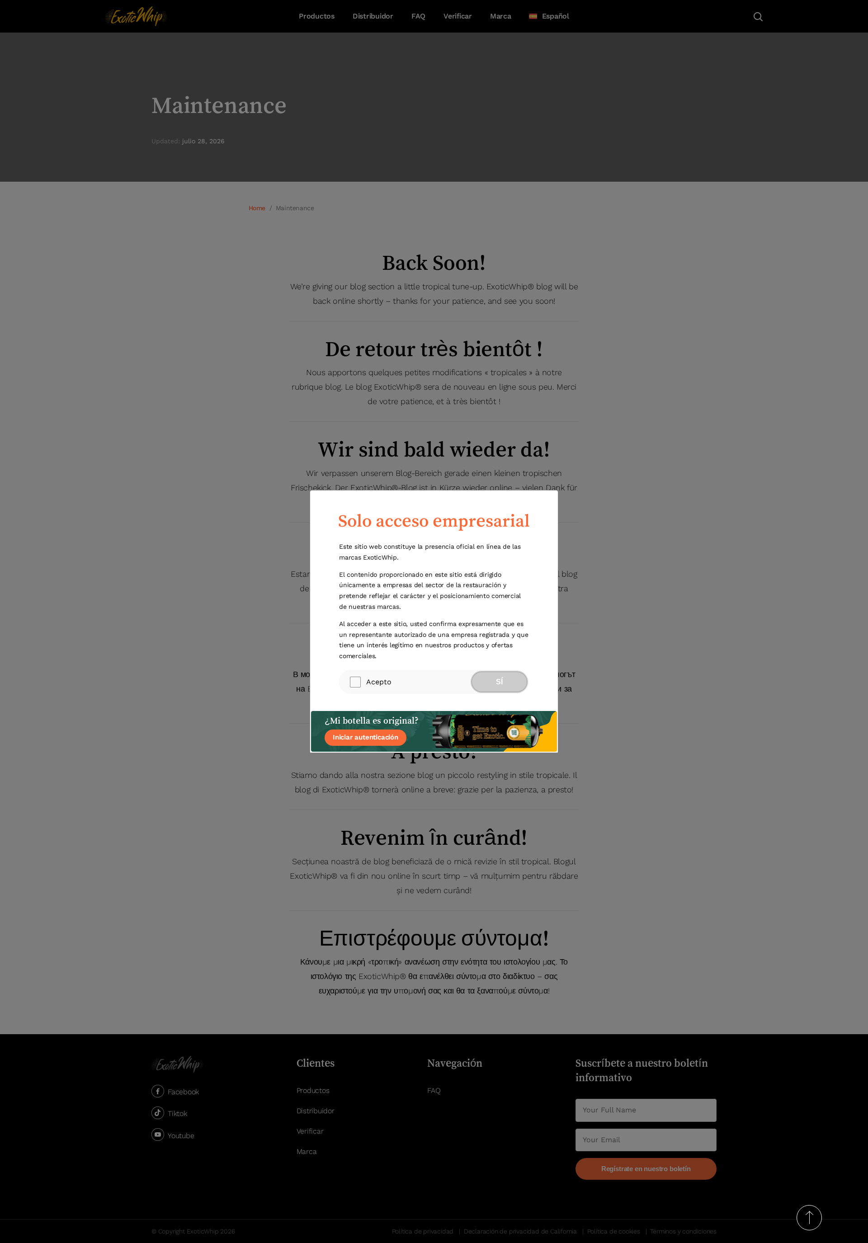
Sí (499, 682)
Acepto (379, 682)
